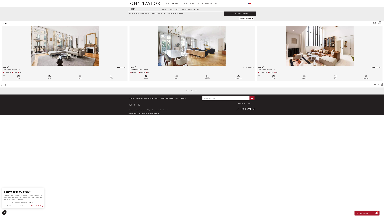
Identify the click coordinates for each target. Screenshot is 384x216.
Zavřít (9, 206)
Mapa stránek (156, 110)
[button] (4, 212)
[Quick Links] (196, 91)
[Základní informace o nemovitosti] (4, 76)
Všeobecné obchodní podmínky (140, 110)
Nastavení (23, 206)
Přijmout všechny (37, 206)
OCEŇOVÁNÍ (184, 3)
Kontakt (165, 110)
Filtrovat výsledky (240, 13)
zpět (133, 9)
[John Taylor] (144, 3)
